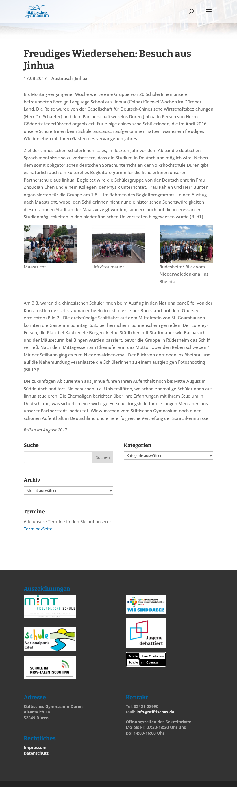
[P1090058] (186, 244)
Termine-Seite (38, 529)
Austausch (62, 78)
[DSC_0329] (50, 244)
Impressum (35, 747)
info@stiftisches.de (155, 712)
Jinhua (81, 78)
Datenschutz (36, 753)
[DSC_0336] (118, 244)
